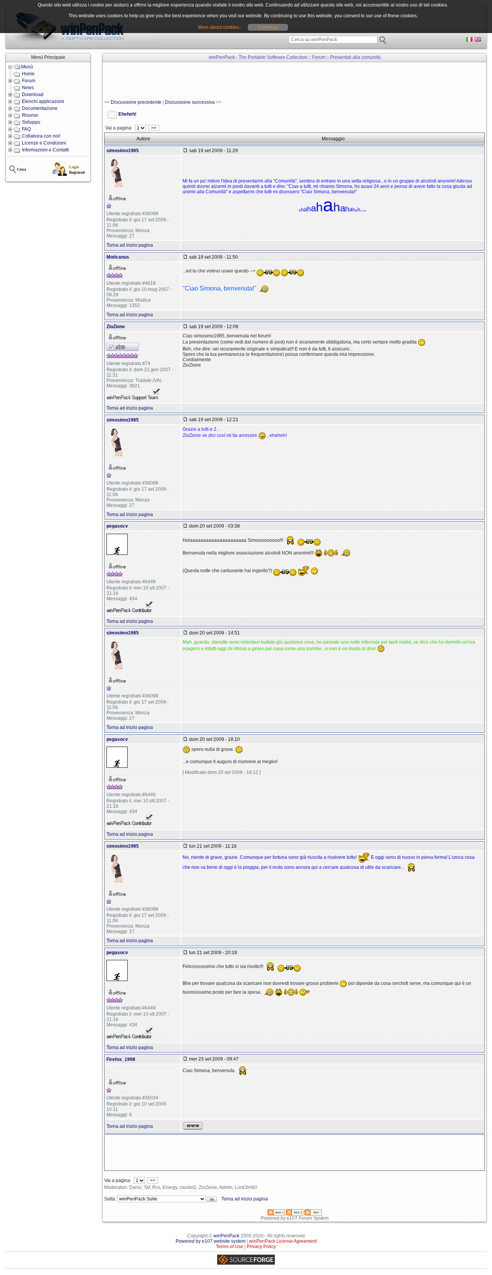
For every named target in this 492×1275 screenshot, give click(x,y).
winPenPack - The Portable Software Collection (258, 57)
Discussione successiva (190, 102)
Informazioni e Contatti (45, 150)
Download (32, 94)
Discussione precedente (136, 102)
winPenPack (226, 1235)
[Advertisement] (244, 81)
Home (28, 73)
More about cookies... (220, 27)
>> (154, 128)
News (28, 87)
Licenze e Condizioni (44, 143)
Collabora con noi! (41, 136)
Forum (28, 80)
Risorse (30, 115)
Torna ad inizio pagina (129, 245)
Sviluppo (31, 122)
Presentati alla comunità (355, 57)
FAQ (26, 129)
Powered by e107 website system (211, 1241)
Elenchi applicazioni (43, 101)
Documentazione (40, 108)
